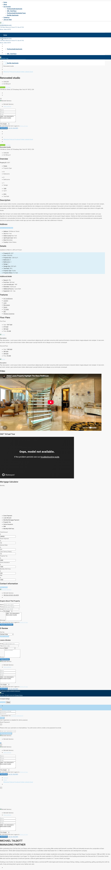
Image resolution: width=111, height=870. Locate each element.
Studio (5, 64)
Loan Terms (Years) (6, 551)
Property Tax (3, 556)
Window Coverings (8, 313)
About (5, 4)
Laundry (5, 300)
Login (2, 718)
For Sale (7, 87)
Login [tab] (5, 706)
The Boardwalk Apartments (14, 8)
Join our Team (7, 19)
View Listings (7, 106)
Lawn (5, 303)
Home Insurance (5, 562)
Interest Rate (4, 545)
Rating (2, 648)
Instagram (17, 691)
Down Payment (4, 538)
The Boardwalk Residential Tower (16, 13)
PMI (1, 575)
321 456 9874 (15, 595)
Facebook (18, 71)
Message (2, 620)
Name (1, 604)
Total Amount (4, 532)
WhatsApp (6, 71)
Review (2, 657)
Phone (2, 607)
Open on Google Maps (6, 228)
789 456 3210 (7, 595)
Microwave (6, 305)
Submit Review (5, 659)
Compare (2, 702)
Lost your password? (17, 715)
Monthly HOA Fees (5, 569)
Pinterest (11, 71)
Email (31, 71)
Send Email (4, 128)
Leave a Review (4, 636)
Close (8, 702)
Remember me (6, 715)
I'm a (1, 611)
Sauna (5, 307)
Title (1, 646)
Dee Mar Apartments (12, 15)
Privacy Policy (19, 695)
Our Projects (7, 6)
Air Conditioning (8, 298)
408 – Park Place (11, 11)
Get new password (6, 733)
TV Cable (6, 309)
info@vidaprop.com (6, 25)
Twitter (23, 71)
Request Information (6, 624)
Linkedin (27, 71)
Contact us (6, 17)
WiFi (4, 311)
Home (5, 2)
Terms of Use (24, 126)
